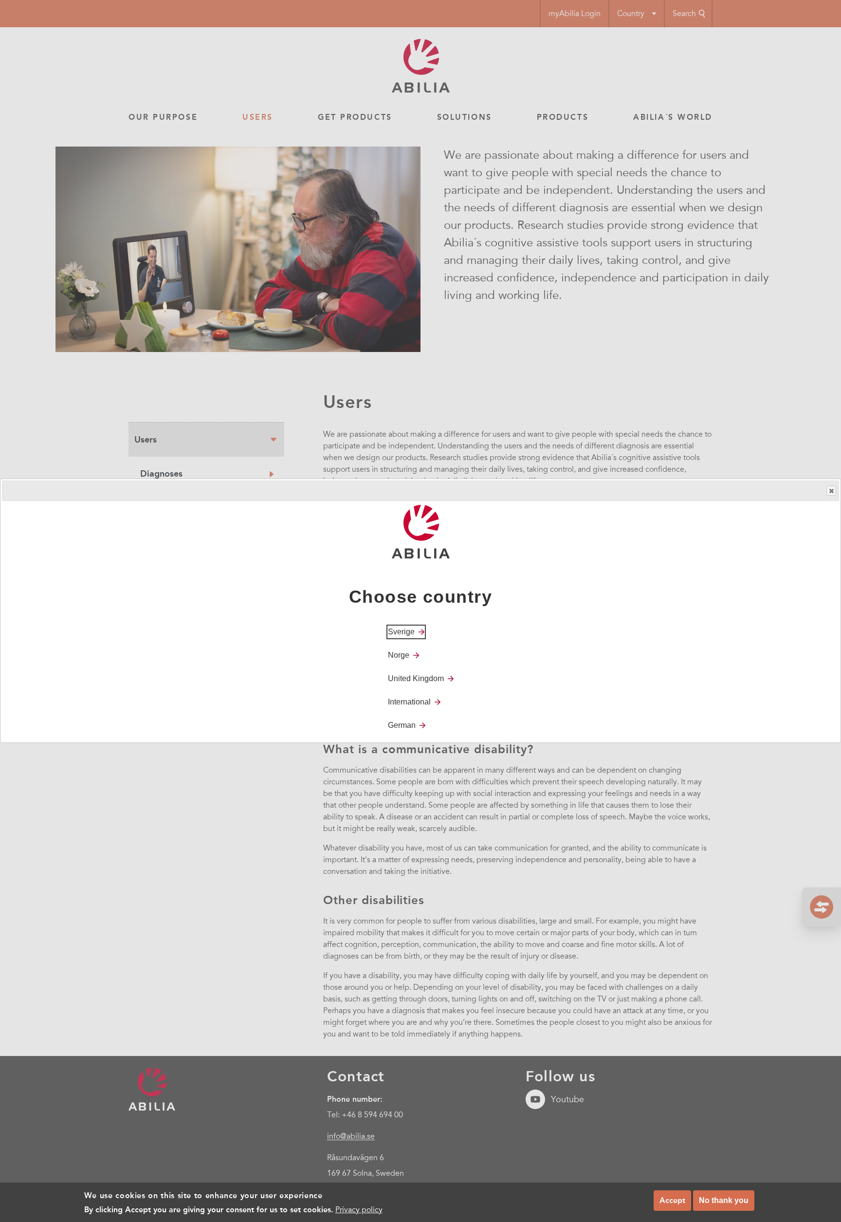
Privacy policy (359, 1209)
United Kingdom (416, 679)
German (402, 726)
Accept (672, 1200)
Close (831, 491)
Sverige (401, 632)
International (409, 702)
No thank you (724, 1200)
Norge (398, 655)
